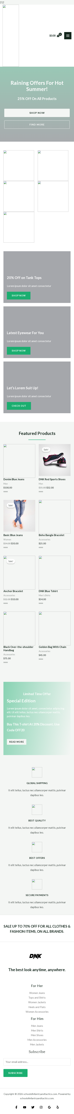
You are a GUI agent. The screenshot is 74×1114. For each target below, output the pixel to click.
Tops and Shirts (37, 997)
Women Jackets (37, 1002)
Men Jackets (37, 1044)
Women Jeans (37, 992)
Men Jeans (37, 1025)
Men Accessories (37, 1039)
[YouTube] (24, 1107)
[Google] (49, 1107)
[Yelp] (57, 1107)
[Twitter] (32, 1107)
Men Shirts (37, 1030)
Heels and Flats (37, 1007)
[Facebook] (16, 1107)
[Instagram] (41, 1107)
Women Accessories (37, 1011)
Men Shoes (37, 1035)
